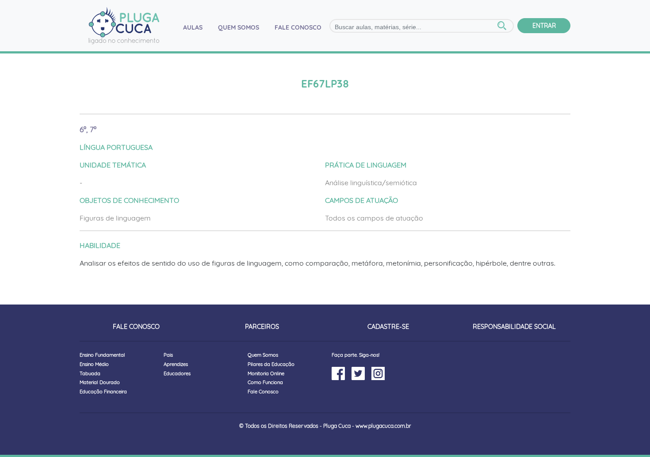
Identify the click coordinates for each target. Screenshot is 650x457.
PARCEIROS (262, 327)
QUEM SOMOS (238, 27)
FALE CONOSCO (298, 27)
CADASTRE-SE (388, 327)
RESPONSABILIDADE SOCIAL (514, 327)
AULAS (196, 27)
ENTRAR (544, 25)
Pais (168, 355)
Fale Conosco (263, 391)
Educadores (177, 373)
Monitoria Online (266, 373)
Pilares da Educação (271, 364)
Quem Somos (263, 355)
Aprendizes (176, 364)
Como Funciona (265, 382)
